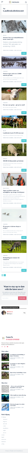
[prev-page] (2, 275)
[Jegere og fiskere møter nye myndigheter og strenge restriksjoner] (14, 179)
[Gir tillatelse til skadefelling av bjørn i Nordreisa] (5, 357)
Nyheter (5, 71)
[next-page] (5, 275)
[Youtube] (7, 346)
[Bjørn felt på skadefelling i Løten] (5, 375)
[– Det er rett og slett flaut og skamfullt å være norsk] (5, 389)
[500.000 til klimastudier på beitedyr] (14, 150)
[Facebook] (2, 346)
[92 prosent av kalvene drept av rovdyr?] (14, 215)
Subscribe (22, 298)
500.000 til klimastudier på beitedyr (13, 161)
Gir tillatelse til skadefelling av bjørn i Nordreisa (17, 355)
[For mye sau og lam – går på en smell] (14, 94)
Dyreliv (5, 158)
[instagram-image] (5, 320)
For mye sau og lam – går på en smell (14, 105)
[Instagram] (4, 346)
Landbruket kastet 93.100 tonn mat (13, 133)
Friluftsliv (6, 188)
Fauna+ (5, 35)
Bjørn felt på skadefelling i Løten (18, 372)
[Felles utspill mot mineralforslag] (5, 398)
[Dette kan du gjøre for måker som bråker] (5, 407)
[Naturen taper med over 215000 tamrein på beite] (14, 62)
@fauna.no (10, 311)
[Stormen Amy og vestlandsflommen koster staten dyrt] (14, 26)
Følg (24, 312)
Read (23, 53)
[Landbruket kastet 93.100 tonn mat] (14, 122)
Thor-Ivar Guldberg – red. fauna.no (12, 50)
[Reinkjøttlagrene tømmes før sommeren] (14, 246)
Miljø (4, 130)
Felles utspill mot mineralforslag (18, 395)
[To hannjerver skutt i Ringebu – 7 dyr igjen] (5, 366)
